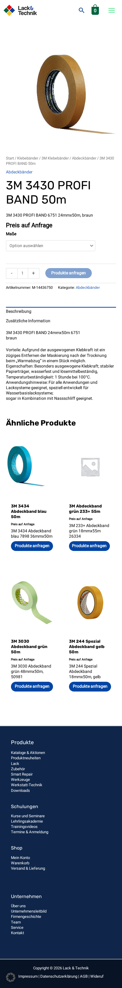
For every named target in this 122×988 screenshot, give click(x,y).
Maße (11, 234)
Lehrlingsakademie (27, 821)
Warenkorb (20, 863)
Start (10, 158)
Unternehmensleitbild (28, 911)
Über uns (18, 906)
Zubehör (18, 769)
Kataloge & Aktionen (28, 752)
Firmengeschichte (26, 916)
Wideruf (97, 976)
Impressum (28, 976)
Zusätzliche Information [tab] (28, 321)
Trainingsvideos (24, 826)
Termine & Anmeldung (29, 832)
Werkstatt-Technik (26, 785)
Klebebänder (27, 158)
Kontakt (17, 933)
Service (17, 927)
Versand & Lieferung (28, 868)
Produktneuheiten (26, 758)
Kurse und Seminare (28, 816)
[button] (82, 10)
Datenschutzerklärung (58, 976)
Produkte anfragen (68, 273)
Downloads (20, 790)
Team (16, 922)
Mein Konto (20, 857)
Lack (15, 763)
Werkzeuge (20, 779)
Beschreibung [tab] (18, 311)
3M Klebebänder (55, 158)
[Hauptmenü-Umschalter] (111, 10)
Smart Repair (22, 774)
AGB (84, 976)
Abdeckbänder (84, 158)
